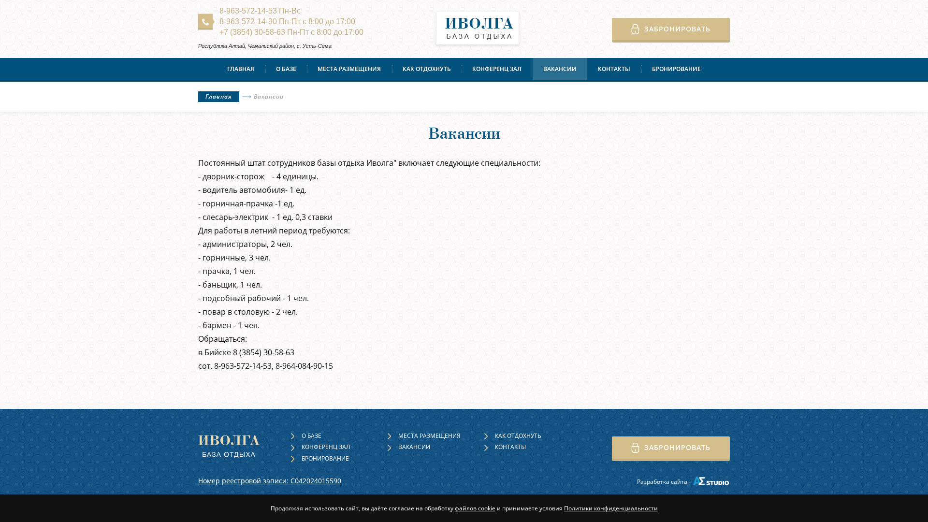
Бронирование (676, 69)
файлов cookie (475, 508)
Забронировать (677, 28)
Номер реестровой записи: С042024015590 (269, 480)
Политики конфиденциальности (611, 508)
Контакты (614, 69)
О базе (286, 69)
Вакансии (560, 69)
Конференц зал (497, 69)
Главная (240, 69)
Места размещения (349, 69)
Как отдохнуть (427, 69)
